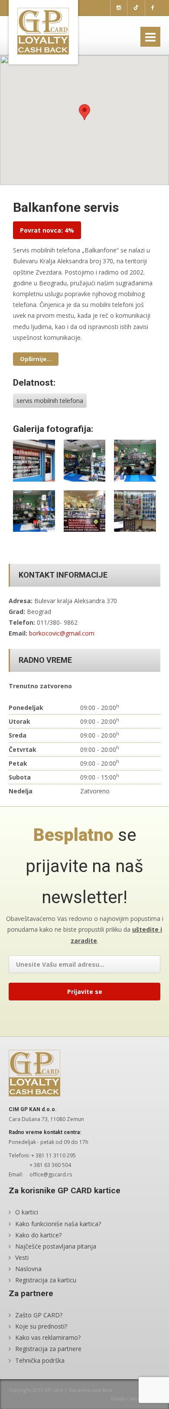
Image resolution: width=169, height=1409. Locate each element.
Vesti (22, 1257)
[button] (84, 112)
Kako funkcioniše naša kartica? (58, 1224)
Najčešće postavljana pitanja (55, 1246)
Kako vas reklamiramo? (48, 1337)
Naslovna (28, 1269)
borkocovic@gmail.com (61, 633)
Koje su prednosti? (41, 1326)
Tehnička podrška (40, 1360)
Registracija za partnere (48, 1349)
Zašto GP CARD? (38, 1315)
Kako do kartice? (38, 1235)
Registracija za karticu (45, 1280)
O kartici (26, 1212)
